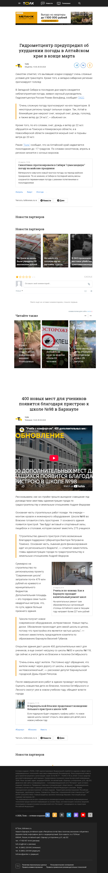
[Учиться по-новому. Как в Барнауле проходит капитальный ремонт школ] (72, 573)
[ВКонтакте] (83, 65)
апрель (19, 192)
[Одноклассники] (89, 65)
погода (40, 192)
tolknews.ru (26, 828)
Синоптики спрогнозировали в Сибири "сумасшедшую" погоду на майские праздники (51, 166)
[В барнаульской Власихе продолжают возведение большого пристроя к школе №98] (20, 712)
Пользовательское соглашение (62, 865)
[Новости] (45, 200)
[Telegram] (76, 65)
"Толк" (26, 144)
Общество (28, 67)
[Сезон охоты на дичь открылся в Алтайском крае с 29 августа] (83, 344)
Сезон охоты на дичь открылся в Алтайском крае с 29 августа (83, 355)
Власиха (32, 730)
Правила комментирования (32, 867)
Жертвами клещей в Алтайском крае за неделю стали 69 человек (55, 353)
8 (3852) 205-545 (25, 847)
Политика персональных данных (34, 865)
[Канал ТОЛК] (60, 200)
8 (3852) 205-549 (25, 851)
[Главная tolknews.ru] (28, 3)
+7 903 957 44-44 (25, 841)
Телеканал (66, 3)
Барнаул (20, 730)
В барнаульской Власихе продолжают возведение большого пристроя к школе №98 (57, 707)
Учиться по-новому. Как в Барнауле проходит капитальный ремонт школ (69, 593)
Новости (49, 3)
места (43, 730)
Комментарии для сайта (80, 311)
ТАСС (81, 97)
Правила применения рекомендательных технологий (66, 867)
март (29, 192)
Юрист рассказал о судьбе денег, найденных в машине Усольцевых (27, 353)
